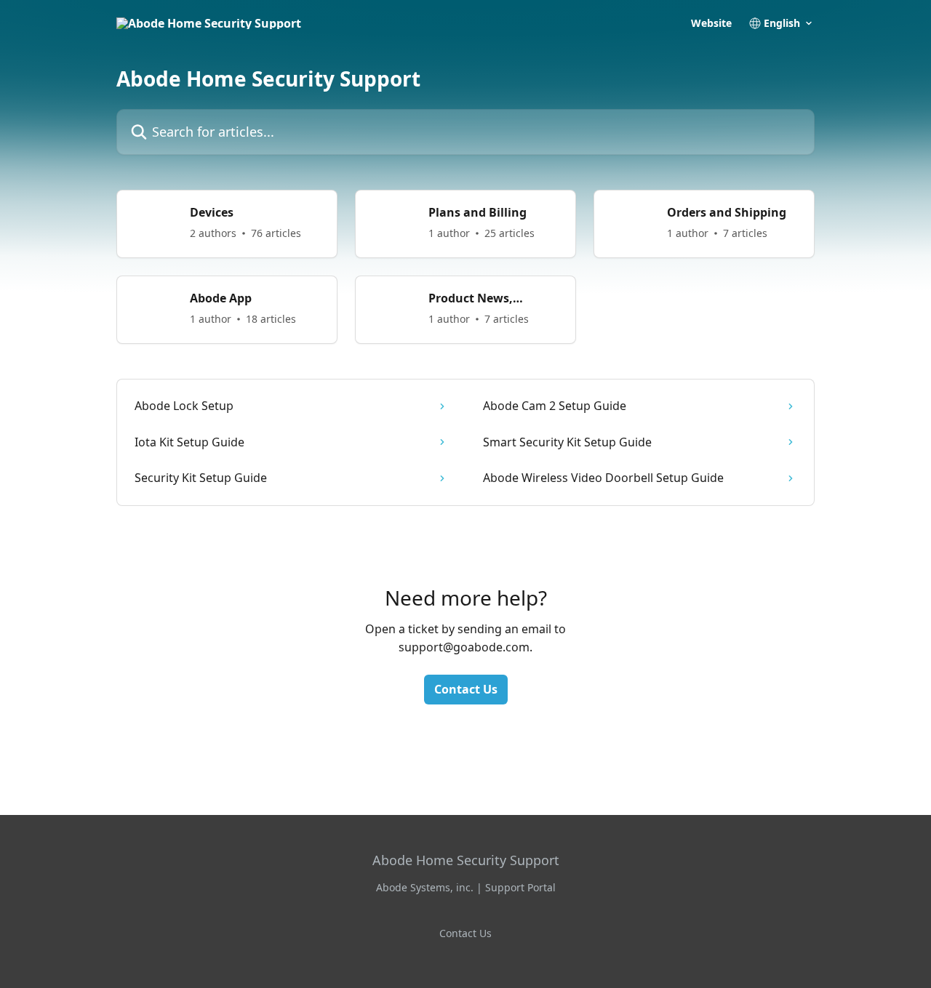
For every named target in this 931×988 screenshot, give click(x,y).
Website (711, 23)
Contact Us (466, 689)
